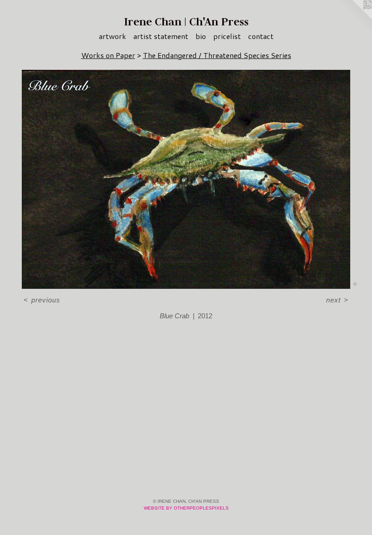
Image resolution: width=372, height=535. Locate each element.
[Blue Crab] (186, 179)
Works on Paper (108, 55)
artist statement (160, 36)
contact (261, 36)
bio (201, 36)
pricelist (227, 36)
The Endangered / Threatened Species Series (217, 55)
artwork (112, 36)
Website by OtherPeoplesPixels (186, 508)
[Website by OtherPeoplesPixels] (354, 18)
